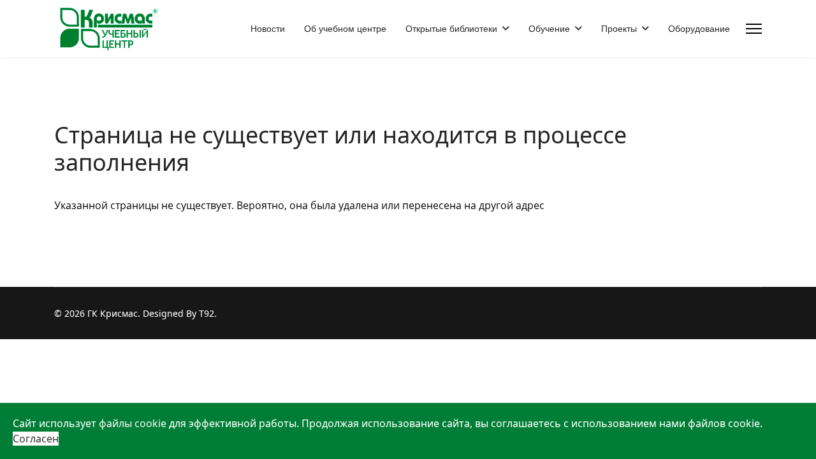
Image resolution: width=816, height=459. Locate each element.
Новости (268, 29)
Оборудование (699, 29)
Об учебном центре (345, 29)
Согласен (36, 439)
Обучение (549, 29)
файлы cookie (132, 423)
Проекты (619, 29)
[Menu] (754, 28)
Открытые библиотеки (451, 29)
